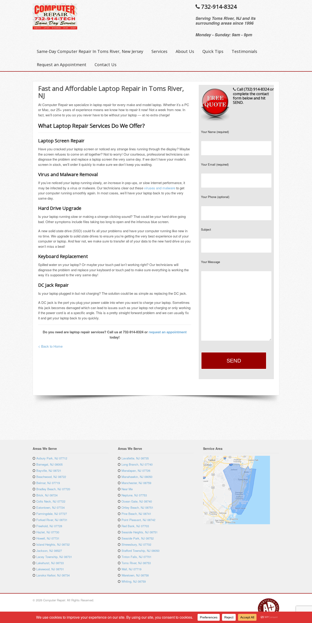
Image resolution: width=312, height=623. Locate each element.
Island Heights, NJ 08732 (53, 544)
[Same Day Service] (55, 27)
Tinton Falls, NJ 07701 (136, 557)
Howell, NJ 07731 (47, 538)
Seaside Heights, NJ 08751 (140, 532)
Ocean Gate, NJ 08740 (137, 501)
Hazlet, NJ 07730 (47, 532)
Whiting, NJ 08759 (134, 581)
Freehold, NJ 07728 (49, 526)
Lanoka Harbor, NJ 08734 (53, 575)
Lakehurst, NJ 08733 (50, 563)
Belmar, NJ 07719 (48, 483)
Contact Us (105, 64)
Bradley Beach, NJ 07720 (53, 489)
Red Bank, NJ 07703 (135, 526)
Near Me (127, 489)
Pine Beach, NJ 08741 (136, 513)
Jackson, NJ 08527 (49, 550)
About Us (185, 51)
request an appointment (168, 331)
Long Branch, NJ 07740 (137, 464)
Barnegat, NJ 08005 (49, 464)
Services (159, 51)
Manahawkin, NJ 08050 (137, 476)
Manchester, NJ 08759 (136, 483)
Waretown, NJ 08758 (135, 575)
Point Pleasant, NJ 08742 (138, 520)
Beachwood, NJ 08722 (51, 476)
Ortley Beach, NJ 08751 (137, 507)
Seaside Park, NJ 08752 (138, 538)
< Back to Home (50, 346)
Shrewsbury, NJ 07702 (136, 544)
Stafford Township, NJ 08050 (140, 550)
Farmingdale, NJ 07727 (51, 513)
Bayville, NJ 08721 (48, 470)
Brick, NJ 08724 (47, 495)
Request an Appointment (61, 64)
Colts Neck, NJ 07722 (50, 501)
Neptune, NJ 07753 (134, 495)
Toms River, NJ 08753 (136, 563)
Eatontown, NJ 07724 (50, 507)
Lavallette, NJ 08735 (135, 458)
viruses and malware (159, 187)
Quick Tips (212, 51)
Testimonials (244, 51)
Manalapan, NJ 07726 (136, 470)
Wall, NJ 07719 (131, 569)
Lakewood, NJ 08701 (50, 569)
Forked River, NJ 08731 (51, 520)
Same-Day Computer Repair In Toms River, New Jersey (90, 51)
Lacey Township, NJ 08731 (54, 557)
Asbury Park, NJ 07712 (51, 458)
